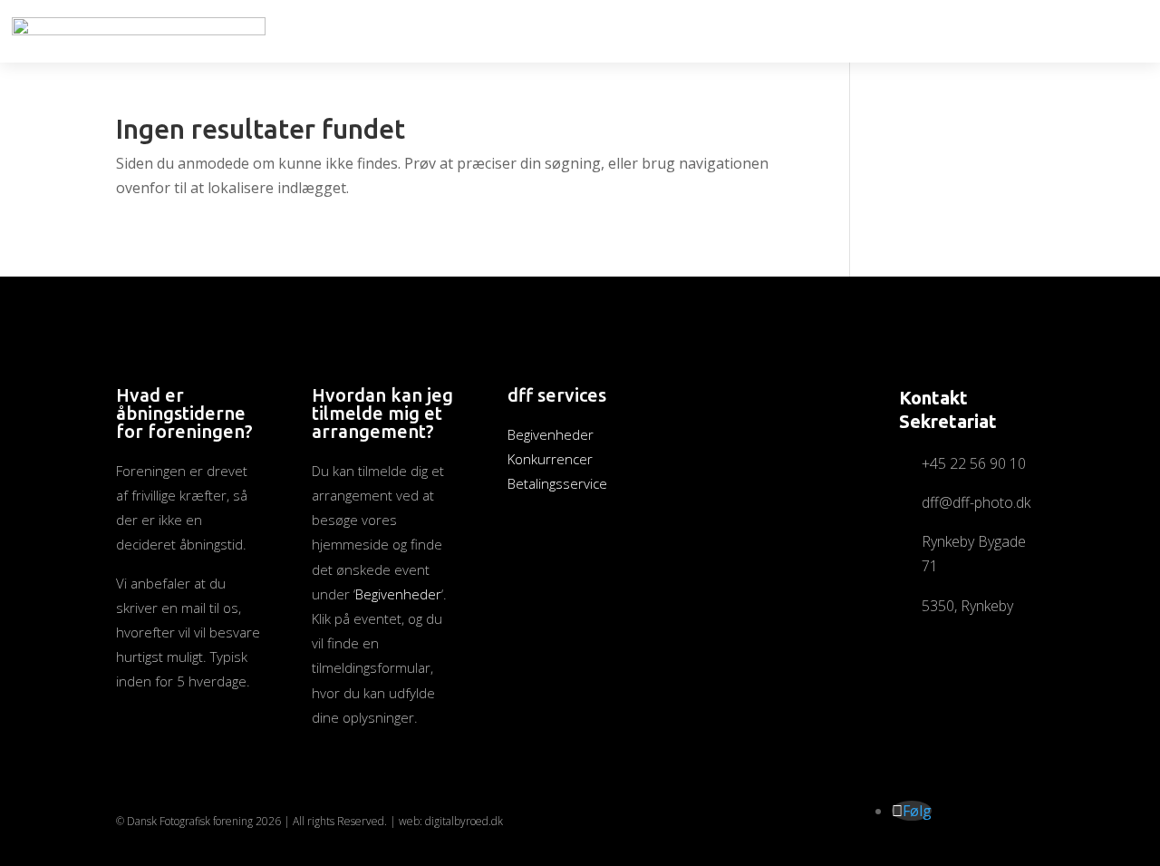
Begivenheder (398, 594)
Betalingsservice (557, 483)
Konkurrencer (550, 459)
